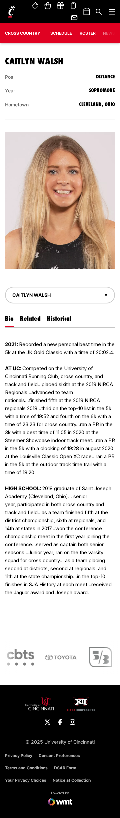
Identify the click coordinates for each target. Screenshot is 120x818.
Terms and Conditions (26, 767)
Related (30, 318)
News (109, 33)
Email (75, 18)
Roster (88, 33)
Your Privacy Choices (25, 780)
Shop (47, 6)
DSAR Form (65, 767)
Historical (59, 318)
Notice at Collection (72, 780)
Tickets (35, 6)
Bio (9, 318)
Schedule (61, 33)
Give (60, 6)
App (73, 6)
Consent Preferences (59, 755)
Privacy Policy (18, 755)
